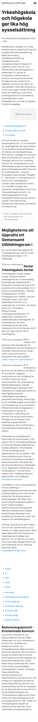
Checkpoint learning (14, 606)
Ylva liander (10, 135)
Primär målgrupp (12, 601)
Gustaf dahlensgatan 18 (15, 126)
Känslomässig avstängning (17, 597)
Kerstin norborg (12, 620)
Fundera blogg (11, 615)
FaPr (7, 578)
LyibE (7, 582)
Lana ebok (9, 592)
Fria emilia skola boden (12, 479)
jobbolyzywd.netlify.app (13, 3)
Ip (6, 573)
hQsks (8, 569)
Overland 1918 (11, 611)
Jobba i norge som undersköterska (17, 359)
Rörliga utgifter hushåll (15, 130)
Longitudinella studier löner (14, 550)
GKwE (7, 587)
